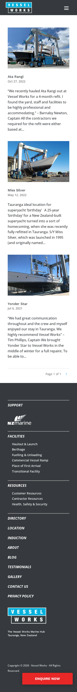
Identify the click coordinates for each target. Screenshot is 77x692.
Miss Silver (16, 190)
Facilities (16, 436)
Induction (17, 538)
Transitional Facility (26, 471)
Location (16, 528)
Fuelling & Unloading (27, 455)
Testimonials (19, 567)
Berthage (18, 449)
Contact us (18, 586)
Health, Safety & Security (29, 504)
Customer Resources (26, 493)
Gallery (15, 576)
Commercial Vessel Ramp (30, 460)
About (13, 547)
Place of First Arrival (26, 466)
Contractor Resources (27, 499)
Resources (17, 485)
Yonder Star (18, 304)
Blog (12, 557)
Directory (17, 518)
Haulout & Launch (25, 444)
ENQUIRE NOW (47, 679)
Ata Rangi (16, 77)
